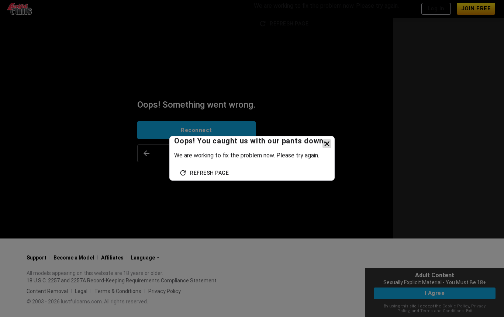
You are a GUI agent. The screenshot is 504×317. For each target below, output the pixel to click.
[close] (326, 143)
